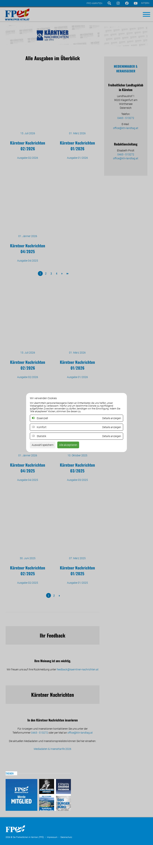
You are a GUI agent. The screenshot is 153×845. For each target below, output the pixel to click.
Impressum (52, 837)
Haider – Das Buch (47, 787)
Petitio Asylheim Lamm (47, 803)
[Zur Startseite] (34, 833)
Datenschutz (66, 837)
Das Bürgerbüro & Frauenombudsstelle (63, 803)
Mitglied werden (21, 795)
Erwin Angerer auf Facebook (63, 787)
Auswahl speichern (43, 444)
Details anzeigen (111, 427)
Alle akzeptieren (68, 444)
